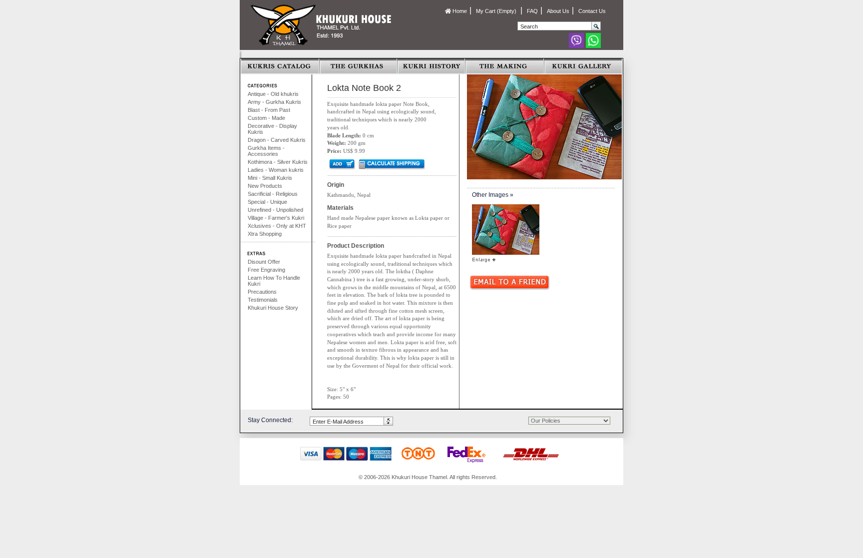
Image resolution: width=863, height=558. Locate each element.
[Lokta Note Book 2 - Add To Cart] (341, 164)
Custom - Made (266, 118)
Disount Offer (264, 262)
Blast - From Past (269, 110)
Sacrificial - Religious (273, 194)
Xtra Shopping (265, 234)
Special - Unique (267, 202)
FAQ (532, 11)
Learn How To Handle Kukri (274, 281)
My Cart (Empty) (497, 11)
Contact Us (592, 11)
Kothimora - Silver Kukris (278, 162)
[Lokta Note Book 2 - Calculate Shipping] (391, 164)
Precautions (262, 292)
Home (459, 11)
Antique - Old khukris (273, 94)
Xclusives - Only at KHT (277, 226)
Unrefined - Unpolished (275, 210)
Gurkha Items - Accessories (266, 151)
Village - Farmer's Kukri (276, 218)
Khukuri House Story (273, 308)
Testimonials (263, 300)
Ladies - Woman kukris (276, 170)
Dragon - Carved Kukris (277, 140)
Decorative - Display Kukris (272, 129)
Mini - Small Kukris (270, 178)
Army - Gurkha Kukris (274, 102)
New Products (265, 186)
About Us (558, 11)
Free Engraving (266, 270)
